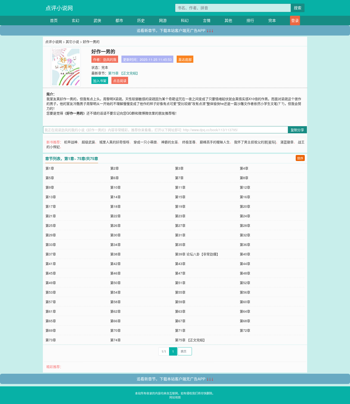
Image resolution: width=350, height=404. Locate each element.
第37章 (50, 254)
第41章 (50, 263)
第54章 (115, 292)
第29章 (50, 235)
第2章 (114, 168)
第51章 (180, 282)
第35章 (180, 244)
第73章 (50, 339)
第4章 (244, 168)
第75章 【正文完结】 (124, 73)
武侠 (97, 20)
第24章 (245, 215)
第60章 (245, 301)
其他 (228, 20)
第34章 (115, 244)
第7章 (179, 177)
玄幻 (75, 20)
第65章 (50, 320)
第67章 (180, 320)
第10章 (115, 187)
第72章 (245, 330)
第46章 (115, 273)
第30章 (115, 235)
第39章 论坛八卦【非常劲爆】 (197, 254)
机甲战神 (70, 142)
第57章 (50, 301)
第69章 (50, 330)
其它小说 (72, 41)
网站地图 (175, 397)
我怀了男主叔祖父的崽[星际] (255, 142)
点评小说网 (59, 8)
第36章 (245, 244)
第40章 (245, 254)
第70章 (115, 330)
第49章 (50, 282)
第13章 (50, 196)
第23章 (180, 215)
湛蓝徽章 (287, 142)
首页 (54, 20)
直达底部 (185, 59)
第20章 (245, 206)
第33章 (50, 244)
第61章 (50, 311)
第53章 (50, 292)
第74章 (115, 339)
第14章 (115, 196)
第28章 (245, 225)
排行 (250, 20)
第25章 (50, 225)
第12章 (245, 187)
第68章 (245, 320)
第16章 (245, 196)
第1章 (49, 168)
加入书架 (99, 80)
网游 (163, 20)
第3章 (179, 168)
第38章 (115, 254)
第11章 (180, 187)
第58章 (115, 301)
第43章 (180, 263)
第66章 (115, 320)
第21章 (50, 215)
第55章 (180, 292)
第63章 (180, 311)
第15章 (180, 196)
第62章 (115, 311)
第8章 (244, 177)
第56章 (245, 292)
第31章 (180, 235)
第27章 (180, 225)
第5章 (49, 177)
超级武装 (88, 142)
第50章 (115, 282)
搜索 (297, 7)
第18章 (115, 206)
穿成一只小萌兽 (145, 142)
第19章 (180, 206)
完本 (272, 20)
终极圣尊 (188, 142)
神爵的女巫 (169, 142)
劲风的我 (109, 59)
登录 (295, 20)
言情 (206, 20)
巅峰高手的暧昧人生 (215, 142)
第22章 (115, 215)
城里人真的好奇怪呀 (114, 142)
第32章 (245, 235)
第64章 (245, 311)
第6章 (114, 177)
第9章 (49, 187)
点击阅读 (119, 80)
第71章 (180, 330)
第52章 (245, 282)
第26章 (115, 225)
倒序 (300, 158)
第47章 (180, 273)
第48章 (245, 273)
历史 (141, 20)
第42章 (115, 263)
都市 (119, 20)
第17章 (50, 206)
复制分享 (297, 129)
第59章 (180, 301)
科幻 (185, 20)
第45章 (50, 273)
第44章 (245, 263)
